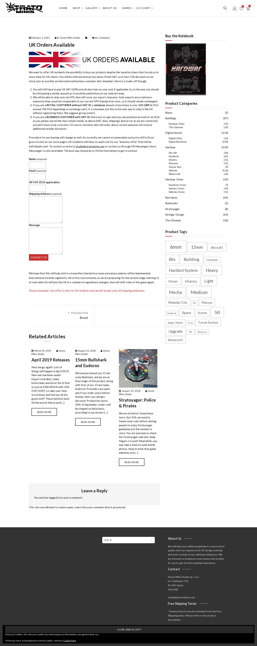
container (212, 259)
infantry (191, 281)
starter (202, 313)
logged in (54, 497)
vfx (190, 331)
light (208, 281)
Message (34, 225)
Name (38, 158)
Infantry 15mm (176, 188)
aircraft (217, 247)
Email (37, 170)
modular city (177, 302)
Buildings (170, 118)
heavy (212, 270)
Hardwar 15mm (174, 179)
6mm (176, 247)
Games (126, 7)
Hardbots (174, 156)
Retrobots (171, 197)
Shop (76, 7)
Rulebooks (171, 203)
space (186, 313)
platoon (207, 302)
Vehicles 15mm (177, 192)
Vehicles (173, 170)
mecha (175, 292)
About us (110, 7)
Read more (44, 412)
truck (190, 323)
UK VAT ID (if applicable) (44, 182)
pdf (194, 303)
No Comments (102, 37)
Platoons (173, 163)
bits (172, 259)
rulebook (171, 313)
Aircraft (173, 152)
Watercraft (174, 174)
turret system (208, 322)
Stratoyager (172, 208)
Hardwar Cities (176, 123)
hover (173, 281)
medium (199, 292)
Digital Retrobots (178, 141)
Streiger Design (174, 214)
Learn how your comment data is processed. (100, 507)
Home (63, 7)
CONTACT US (38, 257)
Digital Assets (173, 132)
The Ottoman (176, 127)
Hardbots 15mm (177, 185)
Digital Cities (175, 138)
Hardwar (170, 147)
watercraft (175, 340)
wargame (202, 332)
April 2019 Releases (50, 359)
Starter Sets (175, 167)
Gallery (91, 7)
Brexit (84, 318)
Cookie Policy (69, 640)
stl (217, 312)
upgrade (176, 331)
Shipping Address (45, 193)
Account (143, 7)
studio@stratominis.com (90, 146)
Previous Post (79, 312)
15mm (197, 247)
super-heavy (175, 322)
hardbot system (183, 270)
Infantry (173, 159)
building (191, 259)
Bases (168, 112)
